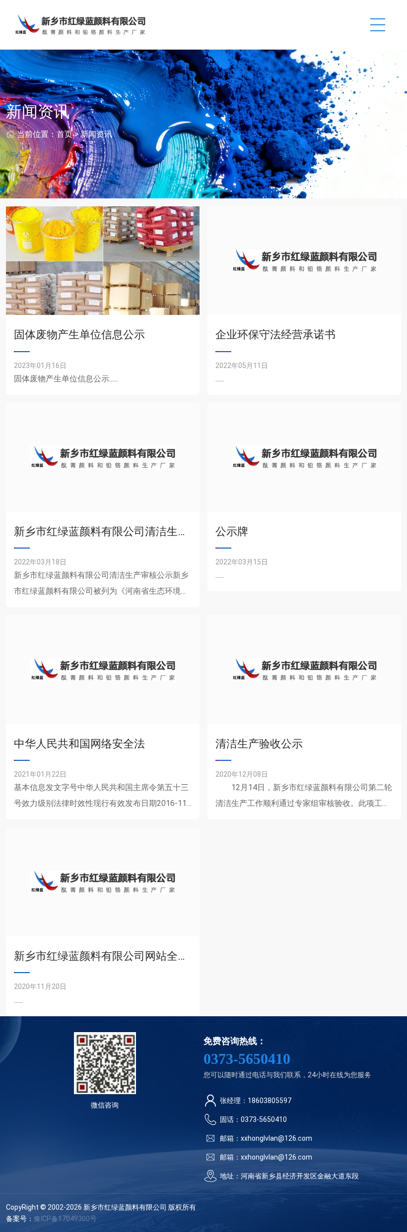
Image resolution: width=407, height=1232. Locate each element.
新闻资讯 (96, 134)
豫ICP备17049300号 (65, 1219)
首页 (64, 134)
